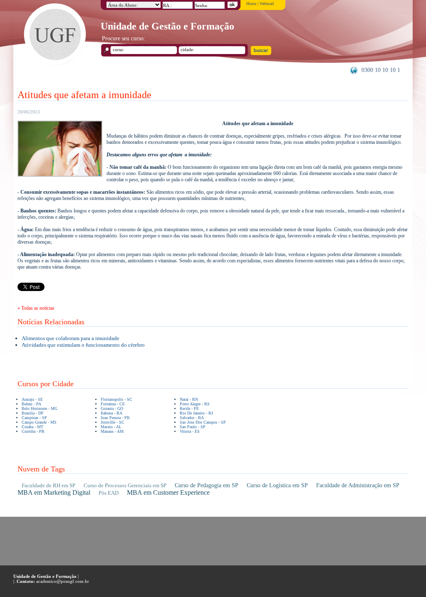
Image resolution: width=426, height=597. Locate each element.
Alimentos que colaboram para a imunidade (70, 338)
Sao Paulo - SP (193, 426)
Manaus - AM (112, 431)
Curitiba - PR (33, 431)
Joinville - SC (112, 422)
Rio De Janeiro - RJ (196, 413)
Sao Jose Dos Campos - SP (203, 422)
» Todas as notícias (35, 308)
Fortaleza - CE (113, 404)
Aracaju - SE (32, 399)
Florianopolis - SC (116, 399)
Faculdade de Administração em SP (357, 485)
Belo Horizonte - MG (39, 408)
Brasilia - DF (33, 413)
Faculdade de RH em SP (48, 485)
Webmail (267, 3)
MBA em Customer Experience (168, 492)
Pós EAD (109, 493)
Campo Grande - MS (39, 422)
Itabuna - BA (111, 413)
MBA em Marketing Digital (53, 492)
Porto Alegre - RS (195, 404)
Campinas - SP (34, 417)
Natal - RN (189, 399)
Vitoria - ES (190, 431)
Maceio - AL (111, 426)
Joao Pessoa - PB (115, 417)
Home (251, 3)
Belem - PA (31, 404)
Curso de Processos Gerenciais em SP (125, 485)
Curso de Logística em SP (277, 485)
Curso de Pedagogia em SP (206, 485)
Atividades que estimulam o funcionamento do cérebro (83, 345)
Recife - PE (189, 408)
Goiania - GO (112, 408)
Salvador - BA (192, 417)
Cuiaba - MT (32, 426)
